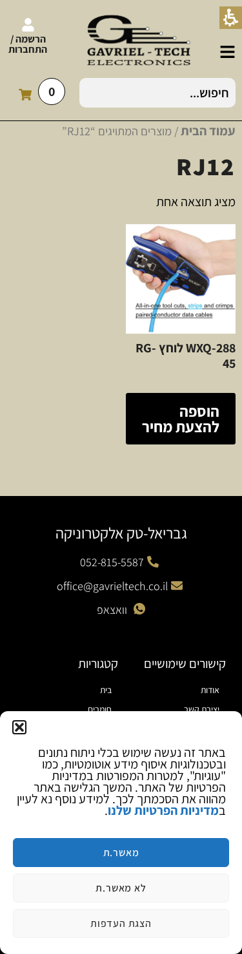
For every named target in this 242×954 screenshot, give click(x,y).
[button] (19, 727)
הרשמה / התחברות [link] (27, 44)
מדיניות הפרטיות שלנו (163, 810)
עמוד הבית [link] (208, 130)
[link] (227, 52)
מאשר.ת (121, 852)
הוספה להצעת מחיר (180, 419)
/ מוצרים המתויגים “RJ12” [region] (149, 130)
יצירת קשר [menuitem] (201, 709)
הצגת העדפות (121, 923)
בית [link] (106, 690)
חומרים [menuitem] (100, 709)
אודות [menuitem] (210, 690)
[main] (121, 832)
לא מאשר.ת (121, 888)
